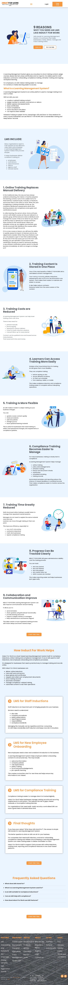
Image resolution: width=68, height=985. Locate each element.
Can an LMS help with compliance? (18, 896)
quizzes (14, 422)
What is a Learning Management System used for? (24, 888)
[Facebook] (62, 976)
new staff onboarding (14, 529)
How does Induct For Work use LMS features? (21, 900)
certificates (45, 278)
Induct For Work (16, 977)
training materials (38, 276)
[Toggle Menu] (31, 4)
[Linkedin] (65, 976)
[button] (34, 884)
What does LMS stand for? (15, 884)
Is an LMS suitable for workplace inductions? (21, 892)
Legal (8, 979)
